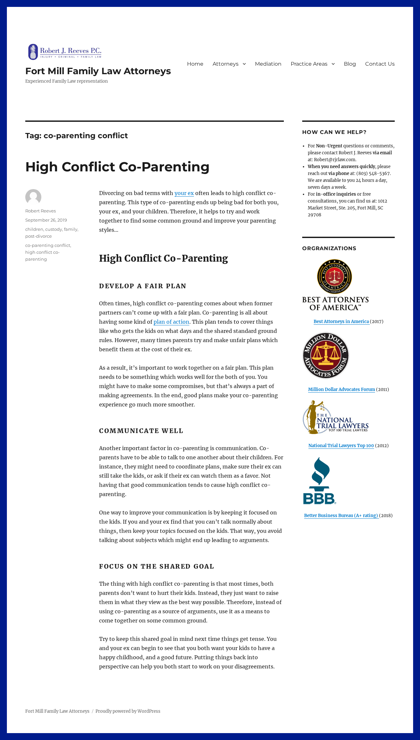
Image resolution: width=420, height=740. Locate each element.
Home (195, 64)
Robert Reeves (40, 210)
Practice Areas (309, 64)
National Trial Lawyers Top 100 (341, 445)
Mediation (268, 64)
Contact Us (380, 64)
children (34, 229)
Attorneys (226, 64)
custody (53, 229)
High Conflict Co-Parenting (117, 167)
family (70, 229)
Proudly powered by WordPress (127, 711)
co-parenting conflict (47, 245)
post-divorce (38, 236)
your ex (184, 193)
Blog (350, 64)
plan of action (171, 321)
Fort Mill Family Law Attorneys (98, 70)
